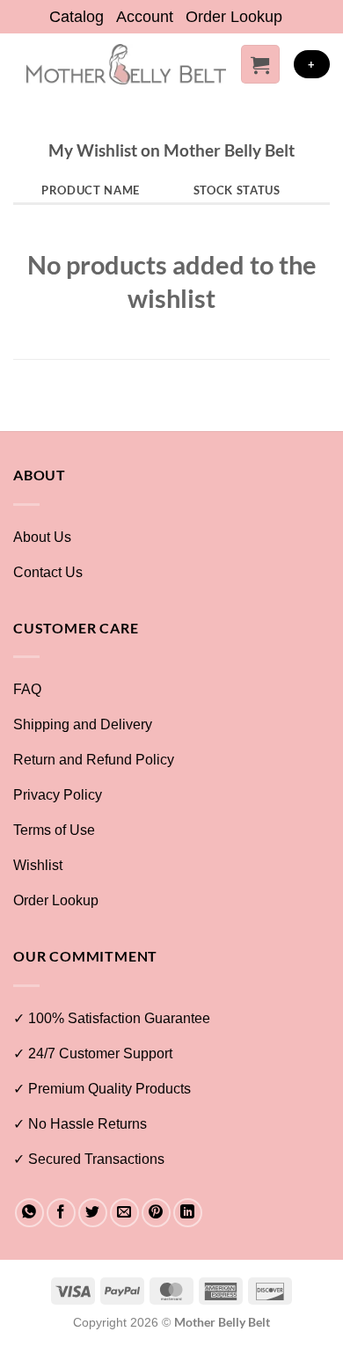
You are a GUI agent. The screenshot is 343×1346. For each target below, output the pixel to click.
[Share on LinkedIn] (187, 1212)
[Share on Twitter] (92, 1212)
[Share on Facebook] (61, 1212)
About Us (42, 537)
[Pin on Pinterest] (156, 1212)
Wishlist (37, 865)
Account (144, 17)
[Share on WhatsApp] (29, 1212)
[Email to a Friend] (124, 1212)
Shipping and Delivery (82, 724)
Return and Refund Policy (93, 759)
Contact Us (48, 572)
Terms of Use (54, 830)
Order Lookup (234, 17)
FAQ (27, 689)
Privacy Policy (57, 794)
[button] (260, 64)
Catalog (76, 17)
